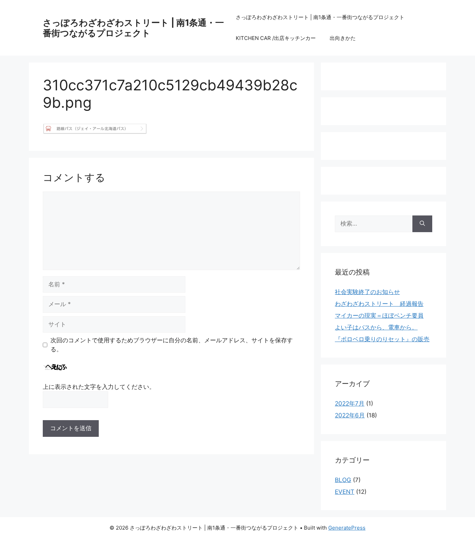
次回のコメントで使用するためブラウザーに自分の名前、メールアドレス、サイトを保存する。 (171, 345)
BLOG (343, 479)
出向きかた (343, 38)
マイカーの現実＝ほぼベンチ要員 (379, 315)
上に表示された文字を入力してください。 (99, 386)
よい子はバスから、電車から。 (376, 327)
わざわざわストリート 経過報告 (379, 303)
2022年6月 (350, 415)
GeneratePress (346, 527)
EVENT (344, 491)
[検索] (422, 223)
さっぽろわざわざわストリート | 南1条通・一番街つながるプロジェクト (133, 27)
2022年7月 (349, 403)
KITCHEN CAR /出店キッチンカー (276, 38)
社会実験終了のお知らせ (367, 291)
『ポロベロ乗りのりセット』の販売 (382, 339)
